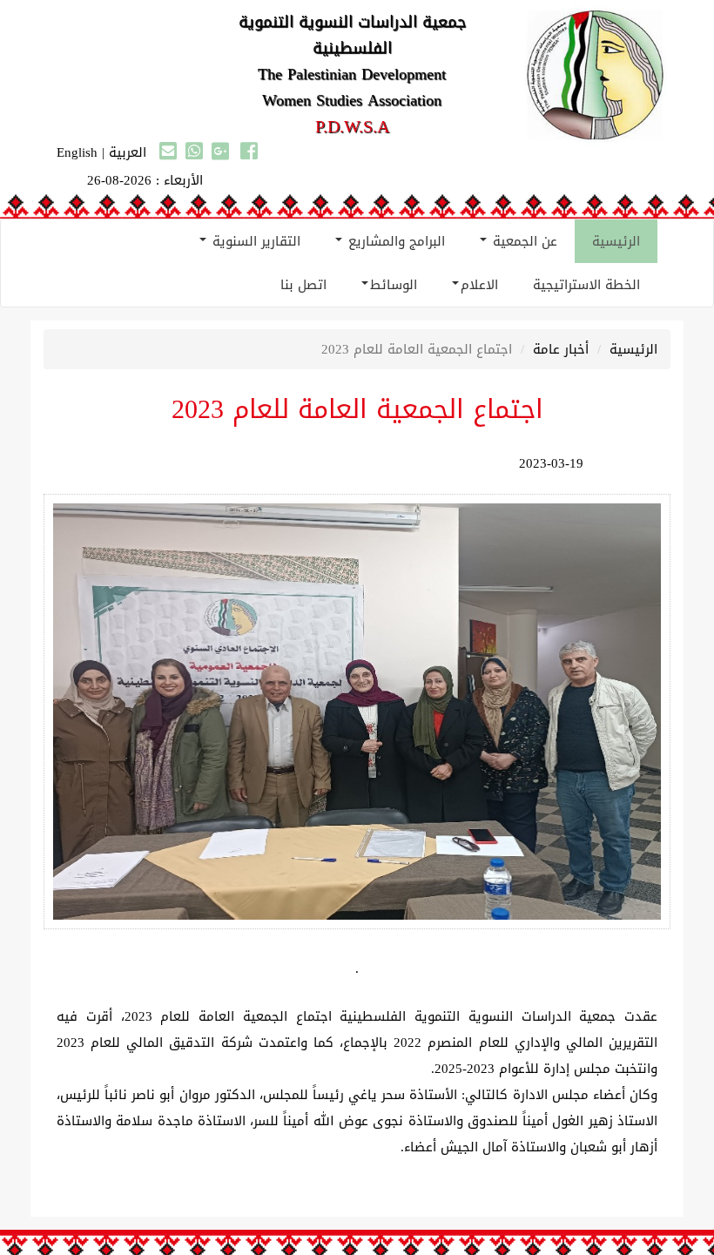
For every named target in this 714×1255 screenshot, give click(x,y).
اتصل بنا (303, 285)
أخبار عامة (561, 349)
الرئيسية (616, 241)
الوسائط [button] (393, 285)
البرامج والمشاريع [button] (394, 241)
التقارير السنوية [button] (254, 241)
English (77, 152)
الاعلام (479, 285)
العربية (127, 152)
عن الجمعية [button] (522, 241)
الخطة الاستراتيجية (586, 285)
